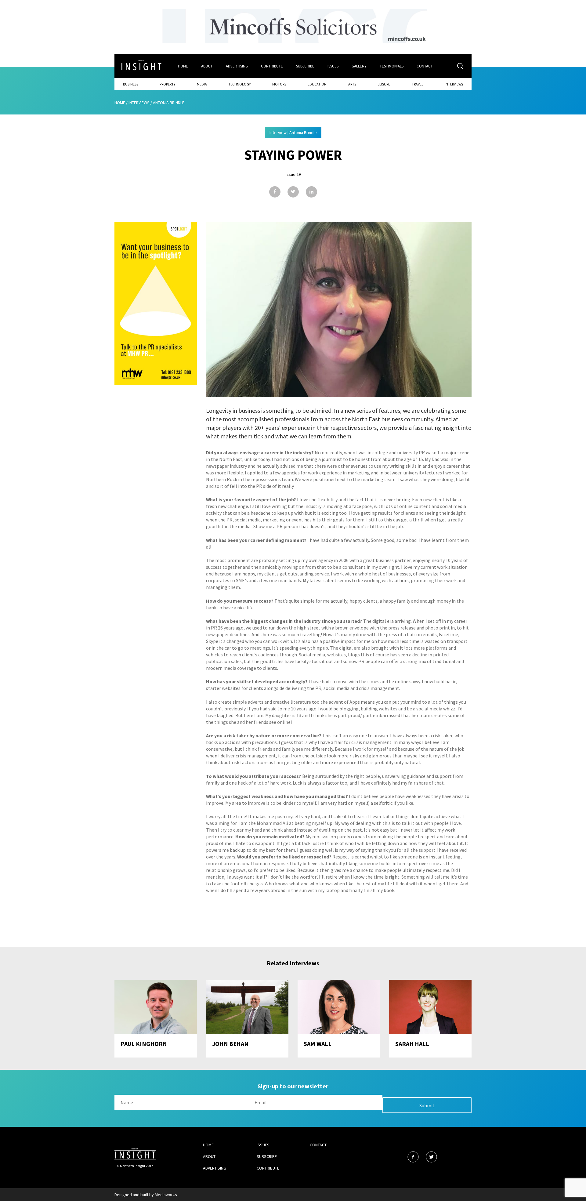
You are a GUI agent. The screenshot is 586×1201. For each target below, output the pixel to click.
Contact (425, 66)
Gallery (359, 66)
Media (202, 84)
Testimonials (391, 66)
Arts (352, 84)
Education (317, 84)
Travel (417, 84)
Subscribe (305, 66)
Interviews (454, 84)
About (207, 66)
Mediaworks (166, 1194)
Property (167, 84)
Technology (239, 84)
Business (130, 84)
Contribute (272, 66)
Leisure (384, 84)
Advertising (237, 66)
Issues (332, 66)
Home (183, 66)
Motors (279, 84)
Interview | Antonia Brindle (293, 132)
